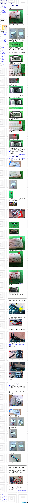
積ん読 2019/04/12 (4, 41)
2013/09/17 (24, 154)
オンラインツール (4, 7)
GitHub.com (3, 18)
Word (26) (3, 52)
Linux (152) (3, 46)
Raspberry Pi (19, 154)
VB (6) (2, 60)
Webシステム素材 (4, 12)
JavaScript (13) (3, 55)
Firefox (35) (3, 50)
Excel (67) (3, 47)
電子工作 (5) (3, 64)
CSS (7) (3, 58)
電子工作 (22, 154)
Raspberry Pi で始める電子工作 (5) (13, 5)
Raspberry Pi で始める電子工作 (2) (13, 384)
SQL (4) (3, 65)
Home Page (3, 3)
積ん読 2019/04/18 (4, 40)
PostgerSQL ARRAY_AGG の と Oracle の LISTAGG (4, 37)
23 (3, 28)
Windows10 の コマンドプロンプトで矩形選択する (4, 34)
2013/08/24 (24, 490)
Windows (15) (3, 53)
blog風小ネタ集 (8, 3)
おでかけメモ (3, 11)
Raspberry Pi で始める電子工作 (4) (13, 156)
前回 (10, 151)
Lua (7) (3, 59)
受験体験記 (3, 10)
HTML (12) (3, 56)
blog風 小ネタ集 (3, 6)
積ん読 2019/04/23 (4, 39)
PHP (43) (3, 49)
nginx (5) (3, 61)
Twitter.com (3, 17)
